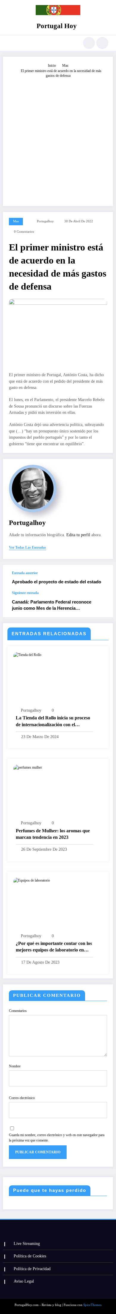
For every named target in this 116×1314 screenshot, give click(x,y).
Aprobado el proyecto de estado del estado (56, 581)
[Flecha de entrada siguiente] (102, 604)
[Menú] (10, 43)
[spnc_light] (102, 43)
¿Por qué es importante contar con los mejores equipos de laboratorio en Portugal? (54, 947)
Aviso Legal (24, 1281)
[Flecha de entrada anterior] (102, 577)
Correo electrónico (22, 1098)
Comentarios (18, 1011)
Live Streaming (27, 1243)
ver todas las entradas (27, 547)
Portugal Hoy (57, 26)
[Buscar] (89, 43)
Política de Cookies (30, 1256)
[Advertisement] (58, 139)
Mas (16, 221)
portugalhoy (45, 221)
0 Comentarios (24, 231)
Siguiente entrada (25, 593)
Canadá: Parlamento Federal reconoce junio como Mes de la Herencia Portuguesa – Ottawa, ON (51, 605)
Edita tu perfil (78, 535)
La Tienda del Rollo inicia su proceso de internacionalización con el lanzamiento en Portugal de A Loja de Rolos (54, 721)
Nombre (15, 1066)
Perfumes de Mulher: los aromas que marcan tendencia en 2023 (53, 834)
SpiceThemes (92, 1305)
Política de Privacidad (32, 1269)
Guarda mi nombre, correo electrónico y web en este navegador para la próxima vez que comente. (56, 1137)
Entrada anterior (25, 573)
